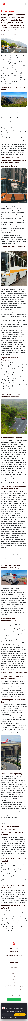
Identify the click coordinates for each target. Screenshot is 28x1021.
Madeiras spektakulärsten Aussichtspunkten (14, 450)
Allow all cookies (19, 1014)
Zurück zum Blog (8, 11)
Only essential (8, 1014)
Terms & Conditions (13, 1017)
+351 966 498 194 (14, 948)
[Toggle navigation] (24, 3)
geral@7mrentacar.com (14, 955)
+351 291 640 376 (14, 952)
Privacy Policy (5, 1017)
